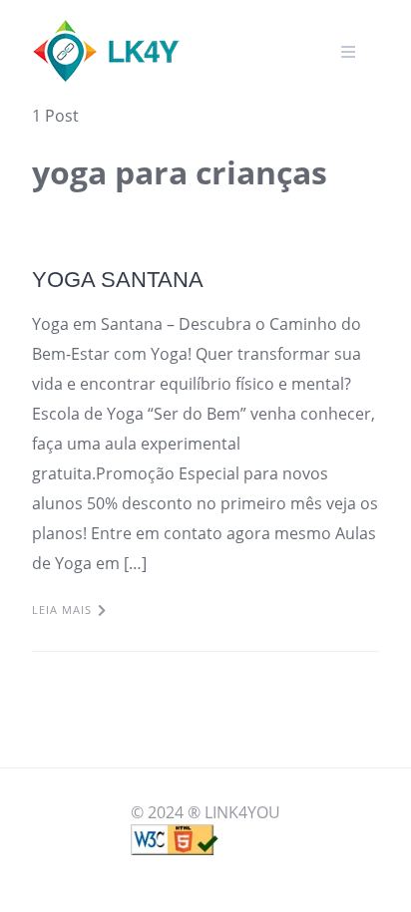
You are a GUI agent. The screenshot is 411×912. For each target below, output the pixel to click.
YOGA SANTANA (118, 279)
